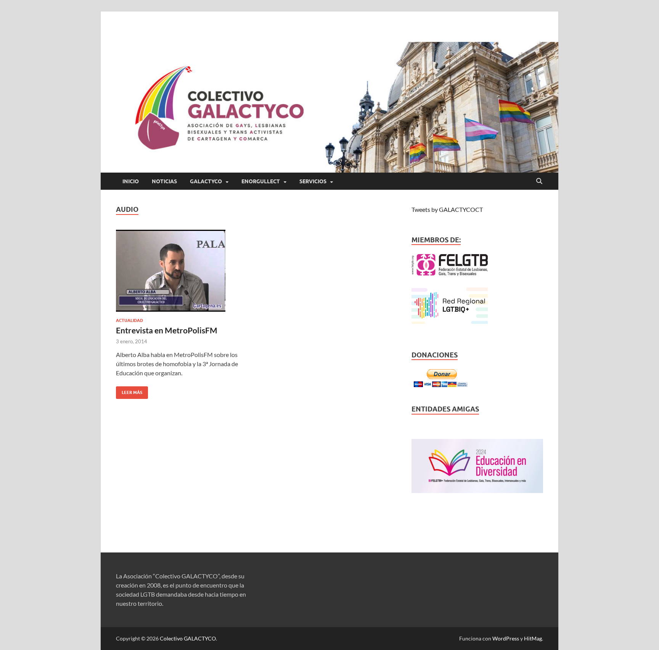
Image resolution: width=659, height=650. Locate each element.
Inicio (130, 181)
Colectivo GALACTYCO (188, 638)
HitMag (533, 638)
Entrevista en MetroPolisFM (166, 330)
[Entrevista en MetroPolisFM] (182, 271)
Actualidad (129, 320)
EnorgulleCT (260, 181)
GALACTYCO (206, 181)
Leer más (129, 390)
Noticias (164, 181)
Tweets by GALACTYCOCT (447, 209)
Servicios (312, 181)
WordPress (505, 638)
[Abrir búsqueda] (539, 181)
